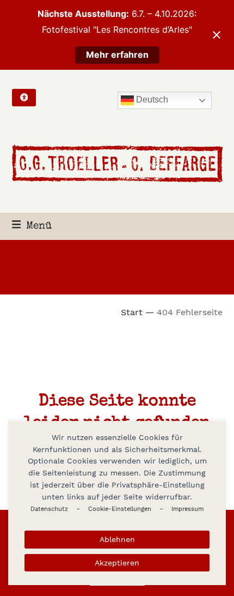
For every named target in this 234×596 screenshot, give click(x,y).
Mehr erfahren (117, 54)
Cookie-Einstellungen (119, 509)
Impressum (187, 509)
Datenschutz (49, 509)
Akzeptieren (117, 562)
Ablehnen (117, 539)
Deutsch (151, 99)
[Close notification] (216, 34)
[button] (32, 226)
